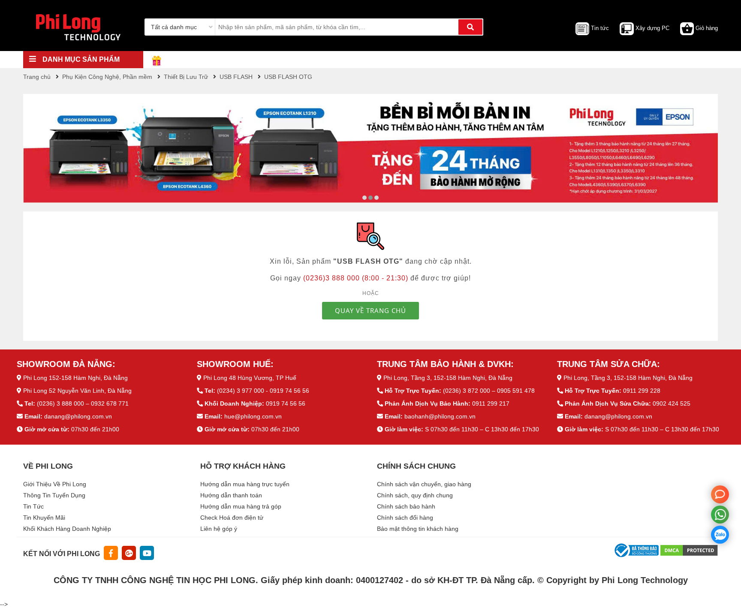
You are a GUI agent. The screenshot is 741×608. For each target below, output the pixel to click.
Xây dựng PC (652, 28)
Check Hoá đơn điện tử (231, 517)
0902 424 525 (671, 403)
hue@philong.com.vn (253, 416)
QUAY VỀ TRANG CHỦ (370, 310)
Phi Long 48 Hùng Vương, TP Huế (249, 377)
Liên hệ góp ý (218, 528)
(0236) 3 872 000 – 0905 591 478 (489, 390)
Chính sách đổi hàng (405, 517)
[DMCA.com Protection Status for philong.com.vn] (689, 549)
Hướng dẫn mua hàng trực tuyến (244, 484)
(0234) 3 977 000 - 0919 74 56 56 (263, 390)
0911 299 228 (641, 390)
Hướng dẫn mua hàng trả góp (240, 506)
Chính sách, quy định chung (415, 495)
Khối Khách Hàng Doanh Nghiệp (67, 528)
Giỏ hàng (707, 28)
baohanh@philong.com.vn (440, 416)
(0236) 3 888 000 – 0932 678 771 (83, 403)
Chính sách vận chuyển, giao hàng (424, 484)
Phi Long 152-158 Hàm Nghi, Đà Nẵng (75, 377)
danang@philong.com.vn (78, 416)
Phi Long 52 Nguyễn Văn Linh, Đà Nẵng (77, 390)
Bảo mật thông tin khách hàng (417, 528)
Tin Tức (33, 506)
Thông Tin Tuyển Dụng (54, 495)
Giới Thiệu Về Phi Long (54, 484)
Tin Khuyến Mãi (44, 517)
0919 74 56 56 (285, 403)
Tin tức (600, 28)
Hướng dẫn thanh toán (231, 495)
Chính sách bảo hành (406, 506)
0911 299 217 (490, 403)
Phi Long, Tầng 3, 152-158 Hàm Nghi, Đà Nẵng (447, 377)
